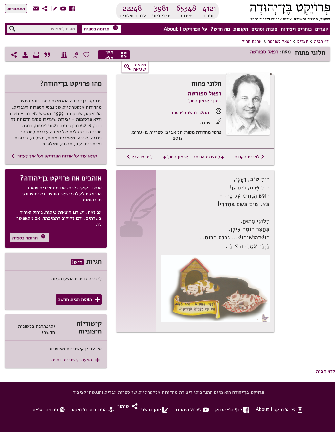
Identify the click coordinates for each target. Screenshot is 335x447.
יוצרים (321, 29)
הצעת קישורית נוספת (75, 360)
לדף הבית (325, 371)
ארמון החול (252, 41)
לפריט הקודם (250, 156)
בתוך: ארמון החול (204, 101)
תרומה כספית (101, 28)
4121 (209, 8)
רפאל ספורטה (279, 41)
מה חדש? (220, 29)
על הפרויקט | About (185, 29)
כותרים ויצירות (296, 29)
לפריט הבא (139, 156)
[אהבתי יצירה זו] (86, 54)
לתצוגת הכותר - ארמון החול (193, 156)
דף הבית (321, 41)
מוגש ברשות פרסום (190, 112)
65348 (186, 8)
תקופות (240, 29)
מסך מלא (116, 54)
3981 (161, 8)
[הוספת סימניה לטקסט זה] (75, 54)
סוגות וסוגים (264, 29)
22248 (132, 8)
